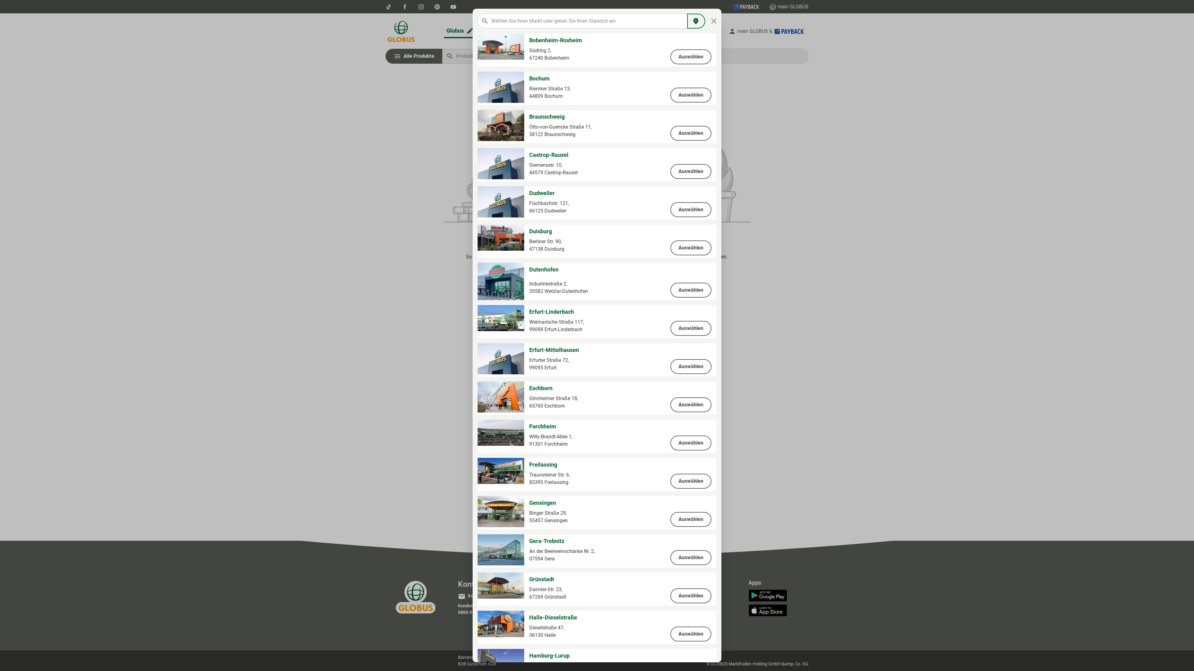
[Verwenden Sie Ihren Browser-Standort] (696, 21)
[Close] (714, 21)
